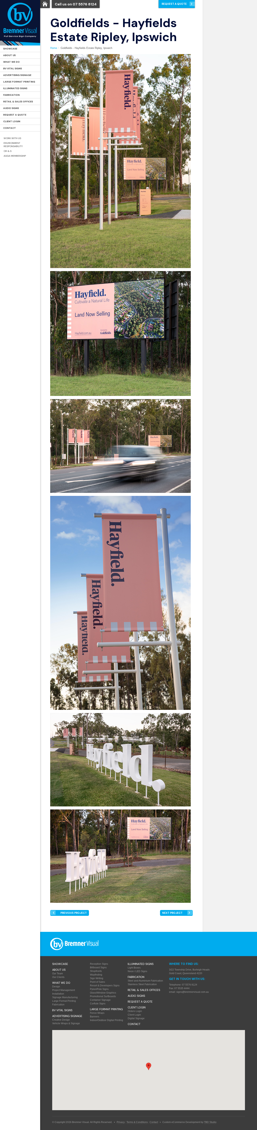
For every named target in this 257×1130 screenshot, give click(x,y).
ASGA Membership (15, 155)
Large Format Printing (19, 81)
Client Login (11, 121)
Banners (94, 1016)
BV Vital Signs (12, 68)
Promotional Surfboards (103, 996)
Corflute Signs (97, 1003)
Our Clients (58, 977)
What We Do (11, 62)
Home (53, 47)
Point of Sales (97, 982)
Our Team (57, 973)
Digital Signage (136, 1018)
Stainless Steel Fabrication (142, 984)
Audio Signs (11, 108)
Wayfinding (96, 974)
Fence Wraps (97, 1013)
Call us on (76, 4)
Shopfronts (96, 971)
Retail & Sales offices (18, 101)
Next (172, 913)
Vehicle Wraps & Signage (66, 1023)
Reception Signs (99, 964)
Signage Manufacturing (65, 997)
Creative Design (61, 1019)
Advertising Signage (17, 75)
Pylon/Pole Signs (99, 989)
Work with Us (12, 138)
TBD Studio (210, 1122)
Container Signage (100, 1000)
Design (56, 986)
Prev (73, 913)
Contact (9, 128)
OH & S (7, 151)
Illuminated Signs (15, 88)
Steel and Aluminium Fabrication (145, 980)
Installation (58, 993)
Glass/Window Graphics (103, 992)
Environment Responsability (13, 144)
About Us (9, 55)
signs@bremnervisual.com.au (192, 992)
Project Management (63, 990)
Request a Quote (14, 114)
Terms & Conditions (137, 1122)
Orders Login (135, 1011)
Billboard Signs (98, 967)
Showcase (10, 48)
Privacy (121, 1122)
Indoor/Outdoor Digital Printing (106, 1020)
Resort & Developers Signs (104, 985)
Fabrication (11, 95)
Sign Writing (96, 978)
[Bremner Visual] (20, 22)
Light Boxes (134, 967)
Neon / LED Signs (137, 971)
